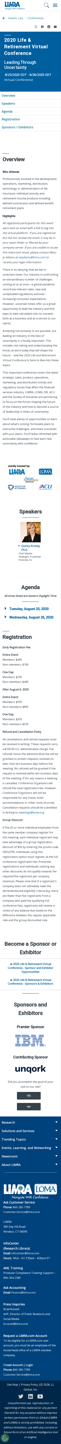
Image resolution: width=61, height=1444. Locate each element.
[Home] (4, 18)
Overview (8, 95)
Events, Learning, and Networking (16, 18)
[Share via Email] (55, 27)
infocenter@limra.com (25, 1253)
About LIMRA (11, 1165)
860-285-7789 (21, 1207)
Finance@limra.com (23, 1292)
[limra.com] (15, 5)
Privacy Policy (29, 1384)
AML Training (13, 1268)
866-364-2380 (12, 1278)
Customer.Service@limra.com (21, 1212)
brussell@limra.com (15, 1324)
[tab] (30, 609)
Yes (29, 1095)
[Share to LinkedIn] (49, 27)
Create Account (13, 1365)
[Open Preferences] (5, 1438)
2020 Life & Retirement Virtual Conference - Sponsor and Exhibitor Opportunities (30, 968)
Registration (11, 119)
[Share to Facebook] (42, 27)
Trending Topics (14, 1139)
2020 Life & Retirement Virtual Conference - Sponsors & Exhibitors (30, 982)
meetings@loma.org (31, 812)
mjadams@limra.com (31, 257)
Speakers (8, 103)
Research (8, 1122)
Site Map (12, 1384)
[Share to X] (36, 27)
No (29, 1106)
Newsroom (10, 1156)
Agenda (7, 111)
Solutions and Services (18, 1131)
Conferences (36, 18)
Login (29, 1365)
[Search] (46, 5)
